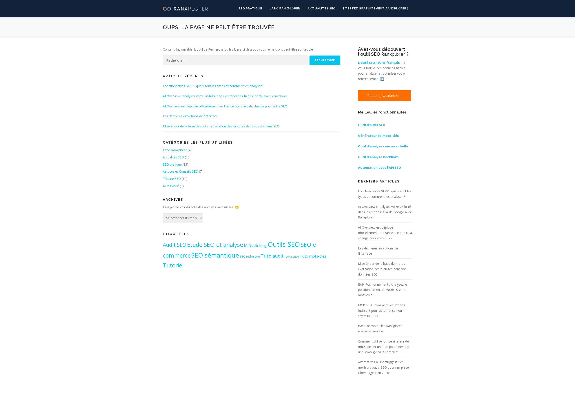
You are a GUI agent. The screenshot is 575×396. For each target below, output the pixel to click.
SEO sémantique (215, 255)
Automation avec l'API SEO (379, 167)
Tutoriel (173, 265)
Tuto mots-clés (313, 256)
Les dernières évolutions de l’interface (190, 116)
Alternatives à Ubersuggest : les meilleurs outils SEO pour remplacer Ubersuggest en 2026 (384, 367)
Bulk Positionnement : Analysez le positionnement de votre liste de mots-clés (382, 289)
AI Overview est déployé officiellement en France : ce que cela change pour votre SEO (225, 106)
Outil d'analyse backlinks (378, 157)
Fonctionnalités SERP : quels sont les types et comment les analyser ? (213, 86)
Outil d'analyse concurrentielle (383, 146)
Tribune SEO (172, 178)
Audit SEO (174, 244)
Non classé (171, 186)
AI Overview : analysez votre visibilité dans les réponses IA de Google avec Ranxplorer (225, 96)
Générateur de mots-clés (378, 135)
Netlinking (257, 245)
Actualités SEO (322, 8)
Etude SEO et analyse (215, 245)
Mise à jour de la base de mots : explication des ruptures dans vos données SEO (221, 126)
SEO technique (250, 256)
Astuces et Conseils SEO (180, 171)
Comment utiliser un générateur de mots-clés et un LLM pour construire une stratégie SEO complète (384, 346)
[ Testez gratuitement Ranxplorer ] (375, 8)
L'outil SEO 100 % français (379, 62)
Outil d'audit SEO (371, 125)
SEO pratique (250, 8)
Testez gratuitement (384, 95)
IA (246, 245)
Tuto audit (272, 256)
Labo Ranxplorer (285, 8)
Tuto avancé (292, 256)
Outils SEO (284, 244)
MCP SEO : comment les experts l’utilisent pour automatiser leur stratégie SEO (381, 310)
